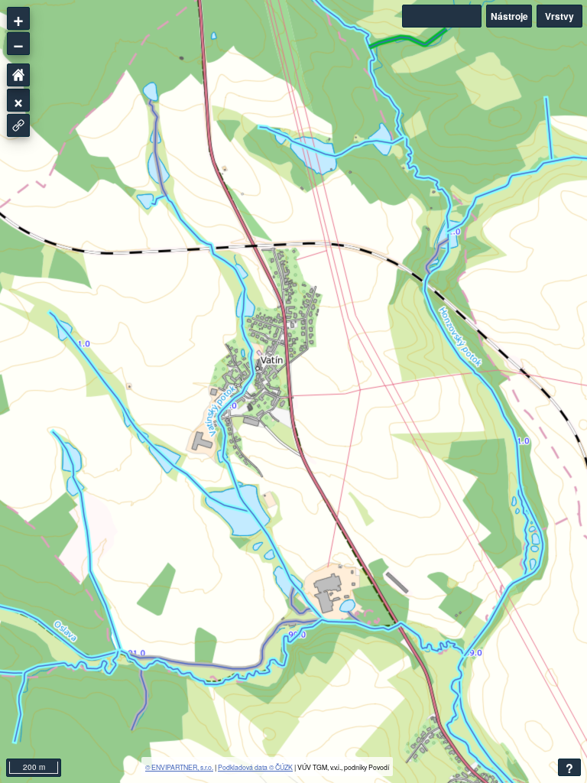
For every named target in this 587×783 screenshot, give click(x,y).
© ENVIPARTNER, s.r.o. (179, 767)
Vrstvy (559, 16)
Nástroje (509, 16)
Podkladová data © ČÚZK (255, 767)
